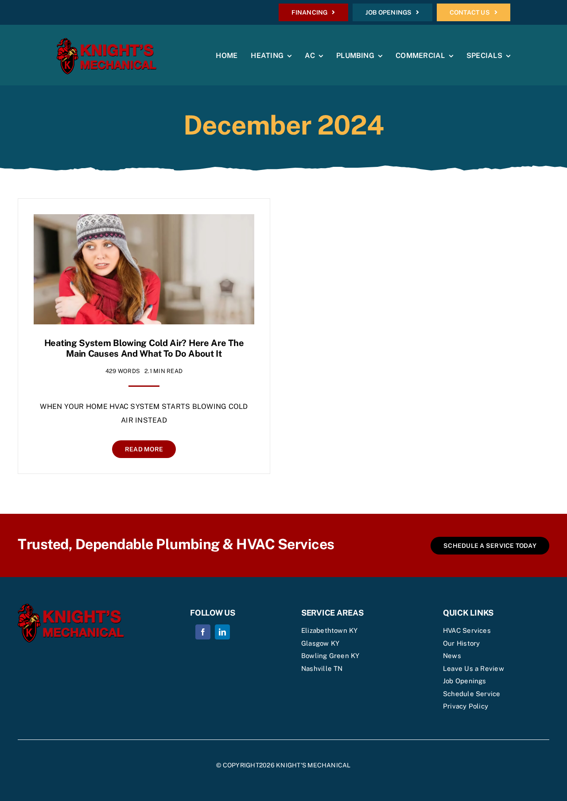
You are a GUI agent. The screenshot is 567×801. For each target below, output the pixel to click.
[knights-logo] (106, 41)
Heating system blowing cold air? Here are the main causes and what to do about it (144, 348)
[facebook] (202, 631)
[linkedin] (222, 631)
